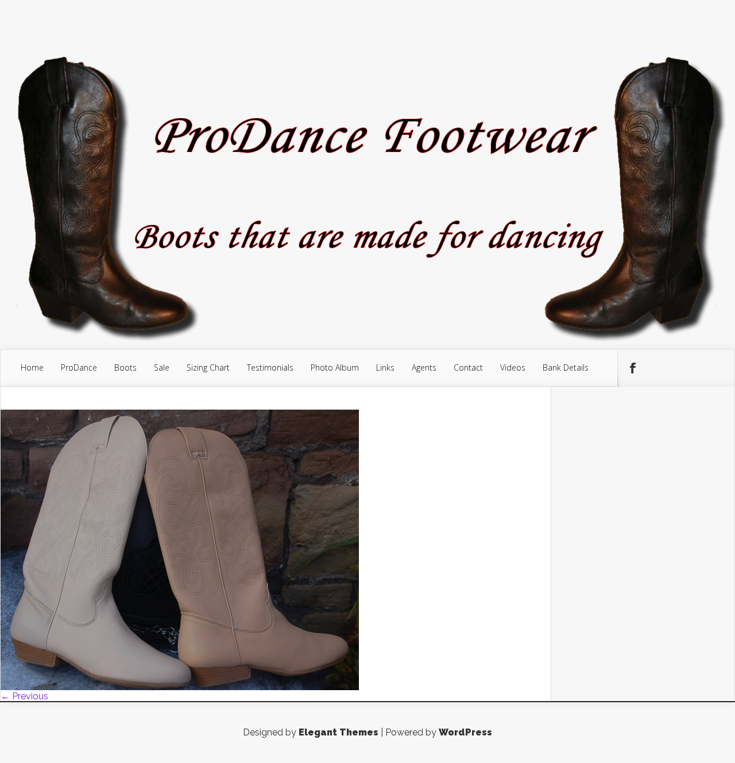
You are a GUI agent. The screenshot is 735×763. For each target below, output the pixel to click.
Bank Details (566, 367)
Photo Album (335, 367)
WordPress (465, 732)
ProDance (79, 367)
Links (385, 367)
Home (32, 367)
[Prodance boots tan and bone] (180, 687)
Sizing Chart (208, 367)
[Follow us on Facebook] (632, 368)
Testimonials (270, 367)
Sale (161, 367)
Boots (125, 367)
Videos (512, 367)
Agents (424, 367)
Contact (468, 367)
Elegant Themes (338, 732)
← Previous (24, 696)
